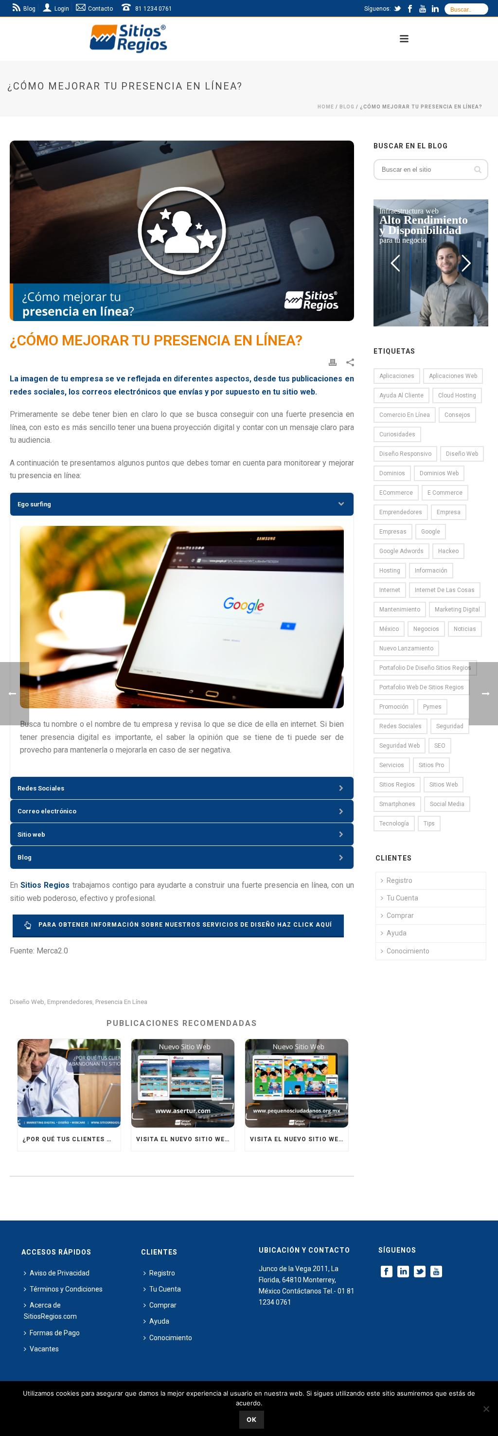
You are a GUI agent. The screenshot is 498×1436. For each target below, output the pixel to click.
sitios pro (431, 765)
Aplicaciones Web (453, 376)
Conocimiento (408, 951)
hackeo (448, 551)
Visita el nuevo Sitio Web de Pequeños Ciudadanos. (299, 1139)
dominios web (439, 473)
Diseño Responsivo (405, 453)
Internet (389, 590)
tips (429, 823)
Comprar (400, 915)
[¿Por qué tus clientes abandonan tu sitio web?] (69, 1083)
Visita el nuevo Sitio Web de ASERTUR (185, 1139)
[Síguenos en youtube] (436, 1272)
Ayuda (397, 933)
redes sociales (400, 726)
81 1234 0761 (153, 8)
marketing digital (457, 609)
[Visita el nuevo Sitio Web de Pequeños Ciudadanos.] (296, 1083)
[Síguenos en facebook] (386, 1272)
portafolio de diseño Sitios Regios (425, 667)
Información (431, 570)
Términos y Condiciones (66, 1289)
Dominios (392, 473)
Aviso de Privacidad (59, 1273)
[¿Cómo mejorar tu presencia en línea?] (182, 231)
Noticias (465, 629)
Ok (252, 1419)
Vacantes (44, 1349)
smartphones (397, 804)
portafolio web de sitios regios (421, 687)
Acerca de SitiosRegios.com (50, 1310)
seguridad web (399, 745)
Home (326, 106)
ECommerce (396, 492)
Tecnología (394, 823)
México (389, 629)
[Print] (333, 362)
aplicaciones (396, 376)
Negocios (426, 629)
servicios (391, 765)
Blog (347, 106)
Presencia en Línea (121, 1002)
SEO (439, 745)
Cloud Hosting (457, 395)
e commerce (444, 492)
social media (447, 804)
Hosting (389, 570)
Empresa (449, 512)
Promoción (394, 706)
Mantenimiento (399, 609)
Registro (399, 880)
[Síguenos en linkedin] (403, 1272)
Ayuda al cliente (401, 395)
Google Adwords (401, 551)
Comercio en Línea (404, 415)
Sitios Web (443, 784)
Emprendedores (69, 1002)
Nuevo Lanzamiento (406, 648)
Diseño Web (27, 1002)
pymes (432, 706)
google (430, 531)
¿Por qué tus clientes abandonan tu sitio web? (71, 1139)
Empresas (393, 531)
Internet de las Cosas (445, 590)
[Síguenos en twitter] (420, 1272)
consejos (457, 415)
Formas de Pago (55, 1333)
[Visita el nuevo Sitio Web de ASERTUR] (182, 1083)
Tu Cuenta (402, 898)
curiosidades (397, 434)
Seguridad (449, 726)
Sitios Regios (397, 784)
